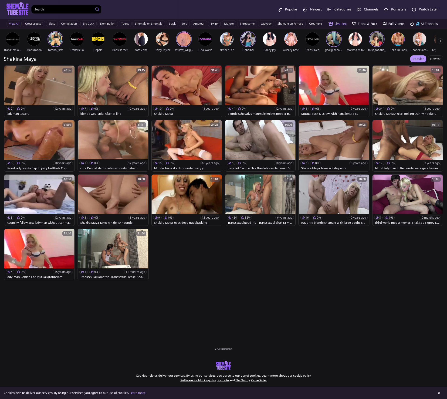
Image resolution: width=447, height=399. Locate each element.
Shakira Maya (163, 113)
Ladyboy (266, 24)
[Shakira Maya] (187, 91)
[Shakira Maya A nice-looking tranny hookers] (407, 91)
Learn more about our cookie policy (286, 375)
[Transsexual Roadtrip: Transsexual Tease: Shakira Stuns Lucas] (113, 254)
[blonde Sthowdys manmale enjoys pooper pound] (260, 91)
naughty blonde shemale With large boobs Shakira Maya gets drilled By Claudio (333, 222)
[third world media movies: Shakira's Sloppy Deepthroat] (407, 200)
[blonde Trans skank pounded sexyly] (187, 145)
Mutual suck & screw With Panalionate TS (329, 113)
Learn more (137, 393)
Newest (435, 59)
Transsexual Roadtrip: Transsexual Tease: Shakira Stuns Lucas (113, 276)
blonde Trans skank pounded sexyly (179, 168)
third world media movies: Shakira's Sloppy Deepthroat (407, 222)
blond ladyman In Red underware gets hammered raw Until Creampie (407, 168)
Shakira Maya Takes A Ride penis (323, 168)
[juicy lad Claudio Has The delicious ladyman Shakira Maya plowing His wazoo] (260, 145)
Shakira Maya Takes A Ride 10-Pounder (107, 222)
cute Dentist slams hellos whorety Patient (109, 168)
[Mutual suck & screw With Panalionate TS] (334, 91)
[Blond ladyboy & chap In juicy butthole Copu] (39, 145)
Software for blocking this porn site (205, 380)
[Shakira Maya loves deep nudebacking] (187, 200)
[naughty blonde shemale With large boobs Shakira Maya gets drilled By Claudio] (334, 200)
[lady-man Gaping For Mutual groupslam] (39, 254)
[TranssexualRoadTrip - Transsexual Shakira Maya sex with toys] (260, 200)
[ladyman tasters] (39, 91)
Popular (418, 59)
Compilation (69, 24)
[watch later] (10, 71)
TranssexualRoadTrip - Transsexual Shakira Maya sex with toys (260, 222)
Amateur (199, 24)
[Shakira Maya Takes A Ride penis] (334, 145)
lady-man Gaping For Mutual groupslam (34, 276)
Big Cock (88, 24)
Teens (125, 24)
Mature (229, 24)
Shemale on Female (290, 24)
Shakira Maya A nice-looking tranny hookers (405, 113)
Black (172, 24)
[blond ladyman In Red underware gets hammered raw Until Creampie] (407, 145)
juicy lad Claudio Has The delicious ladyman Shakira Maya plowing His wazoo (259, 168)
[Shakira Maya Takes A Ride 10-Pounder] (113, 200)
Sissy (52, 24)
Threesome (247, 24)
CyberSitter (259, 380)
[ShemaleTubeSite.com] (18, 9)
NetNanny (243, 380)
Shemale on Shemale (149, 24)
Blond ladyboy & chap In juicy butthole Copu (37, 168)
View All (14, 24)
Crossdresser (34, 24)
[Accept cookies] (439, 393)
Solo (184, 24)
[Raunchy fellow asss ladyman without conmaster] (39, 200)
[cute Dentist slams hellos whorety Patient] (113, 145)
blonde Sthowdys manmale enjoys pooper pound (260, 113)
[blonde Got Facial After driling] (113, 91)
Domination (107, 24)
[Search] (97, 9)
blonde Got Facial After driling (100, 113)
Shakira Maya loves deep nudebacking (180, 222)
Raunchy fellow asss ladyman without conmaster (39, 222)
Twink (214, 24)
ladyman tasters (18, 113)
